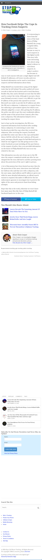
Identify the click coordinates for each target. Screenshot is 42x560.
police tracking (27, 248)
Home (4, 524)
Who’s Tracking (26, 30)
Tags (25, 396)
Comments (19, 396)
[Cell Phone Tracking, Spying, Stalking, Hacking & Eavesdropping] (11, 14)
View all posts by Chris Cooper (22, 243)
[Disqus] (21, 282)
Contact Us (6, 532)
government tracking (9, 248)
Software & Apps (7, 520)
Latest (4, 396)
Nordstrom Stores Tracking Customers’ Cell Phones (27, 256)
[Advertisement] (17, 17)
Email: (6, 442)
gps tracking (19, 248)
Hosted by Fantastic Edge (8, 556)
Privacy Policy (7, 536)
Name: (6, 437)
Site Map (5, 541)
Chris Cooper (6, 30)
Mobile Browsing (7, 522)
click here (27, 551)
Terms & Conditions (8, 538)
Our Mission (6, 534)
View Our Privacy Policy (10, 453)
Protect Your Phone (8, 517)
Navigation (8, 3)
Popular (11, 396)
